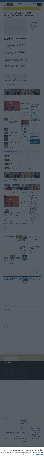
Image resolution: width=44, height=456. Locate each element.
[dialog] (22, 451)
